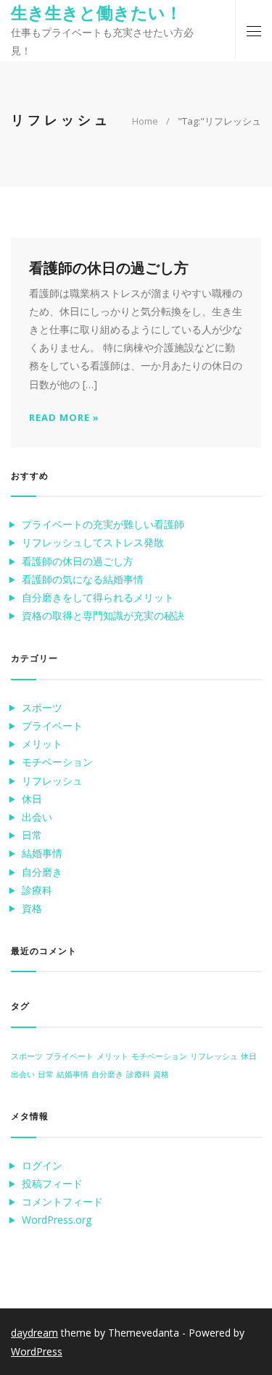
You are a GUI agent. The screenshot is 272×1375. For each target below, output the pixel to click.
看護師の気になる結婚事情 (83, 579)
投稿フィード (52, 1183)
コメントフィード (62, 1201)
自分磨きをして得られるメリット (98, 597)
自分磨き (42, 872)
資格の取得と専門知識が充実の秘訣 (103, 615)
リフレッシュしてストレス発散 (93, 542)
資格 (32, 908)
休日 (32, 799)
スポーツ (42, 707)
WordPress (36, 1351)
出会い (37, 817)
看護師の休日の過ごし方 (77, 561)
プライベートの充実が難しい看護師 (103, 524)
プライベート (52, 725)
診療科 (37, 890)
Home (145, 121)
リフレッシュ (52, 780)
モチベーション (57, 762)
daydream (34, 1333)
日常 (32, 835)
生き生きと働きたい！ (96, 12)
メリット (42, 744)
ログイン (42, 1165)
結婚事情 (42, 853)
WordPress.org (56, 1219)
